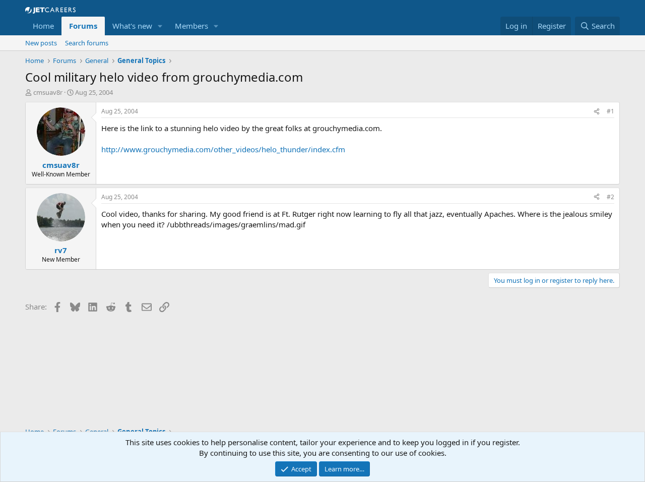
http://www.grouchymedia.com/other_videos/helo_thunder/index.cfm (223, 149)
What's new (132, 26)
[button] (160, 26)
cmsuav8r (47, 92)
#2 (610, 197)
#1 (610, 111)
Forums (83, 26)
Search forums (86, 42)
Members (191, 26)
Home (43, 26)
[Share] (596, 111)
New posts (41, 42)
